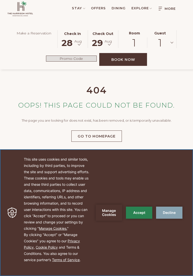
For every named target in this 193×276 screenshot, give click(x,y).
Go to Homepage (97, 136)
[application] (96, 212)
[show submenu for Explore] (151, 8)
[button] (72, 38)
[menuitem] (76, 8)
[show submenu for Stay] (84, 8)
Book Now (129, 59)
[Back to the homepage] (20, 8)
